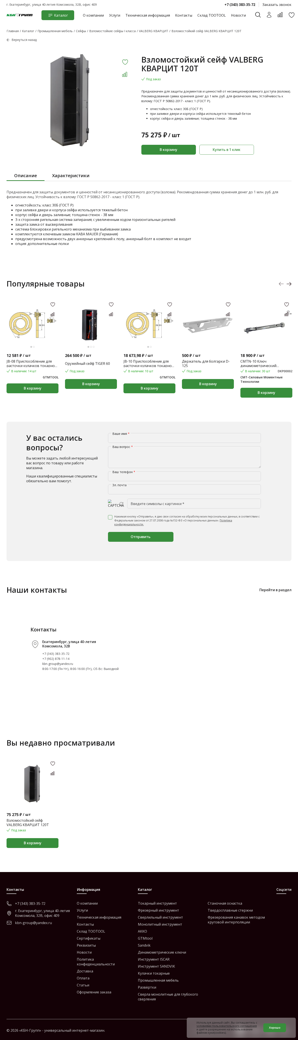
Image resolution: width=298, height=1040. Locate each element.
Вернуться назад (24, 40)
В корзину (168, 149)
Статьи (83, 985)
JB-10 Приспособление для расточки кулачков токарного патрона (149, 363)
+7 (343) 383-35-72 (239, 4)
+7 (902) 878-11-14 (55, 659)
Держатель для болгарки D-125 (206, 363)
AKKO (142, 931)
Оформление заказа (94, 992)
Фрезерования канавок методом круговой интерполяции (236, 920)
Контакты (183, 15)
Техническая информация (147, 15)
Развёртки (147, 987)
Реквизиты (86, 945)
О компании (93, 15)
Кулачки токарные (154, 973)
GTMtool (145, 938)
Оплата (83, 978)
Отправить (141, 536)
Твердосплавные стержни (230, 910)
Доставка (85, 971)
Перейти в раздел (275, 589)
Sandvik (144, 945)
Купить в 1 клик (226, 149)
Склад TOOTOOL (211, 15)
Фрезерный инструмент (158, 910)
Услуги (114, 15)
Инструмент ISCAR (154, 959)
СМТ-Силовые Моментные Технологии (261, 379)
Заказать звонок (276, 4)
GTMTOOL (50, 377)
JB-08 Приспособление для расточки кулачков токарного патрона (32, 363)
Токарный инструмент (157, 903)
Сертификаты (88, 938)
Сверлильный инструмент (160, 917)
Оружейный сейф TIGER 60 (87, 363)
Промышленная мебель (158, 980)
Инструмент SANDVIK (156, 966)
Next (288, 283)
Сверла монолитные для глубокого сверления (168, 997)
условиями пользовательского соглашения (227, 1026)
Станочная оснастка (225, 903)
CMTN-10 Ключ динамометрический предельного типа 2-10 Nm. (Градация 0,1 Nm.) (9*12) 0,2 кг (264, 363)
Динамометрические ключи (162, 952)
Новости (238, 15)
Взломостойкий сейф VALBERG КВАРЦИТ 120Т (28, 822)
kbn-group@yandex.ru (57, 664)
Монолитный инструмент (160, 924)
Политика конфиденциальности (96, 962)
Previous (281, 283)
